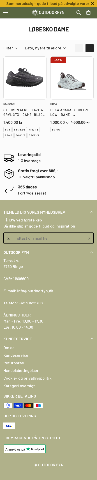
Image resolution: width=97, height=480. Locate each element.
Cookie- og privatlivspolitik (27, 378)
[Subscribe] (88, 238)
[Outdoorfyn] (48, 12)
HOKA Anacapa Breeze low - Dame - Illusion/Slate (69, 112)
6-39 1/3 (33, 129)
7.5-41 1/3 (34, 135)
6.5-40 (8, 135)
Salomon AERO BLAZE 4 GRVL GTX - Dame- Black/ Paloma (25, 112)
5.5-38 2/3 (19, 129)
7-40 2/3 (20, 135)
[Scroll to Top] (88, 456)
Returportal (13, 362)
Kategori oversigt (19, 385)
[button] (88, 12)
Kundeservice (15, 355)
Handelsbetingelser (21, 370)
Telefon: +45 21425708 (23, 302)
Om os (8, 347)
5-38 (7, 129)
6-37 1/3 (56, 129)
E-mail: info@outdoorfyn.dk (28, 290)
